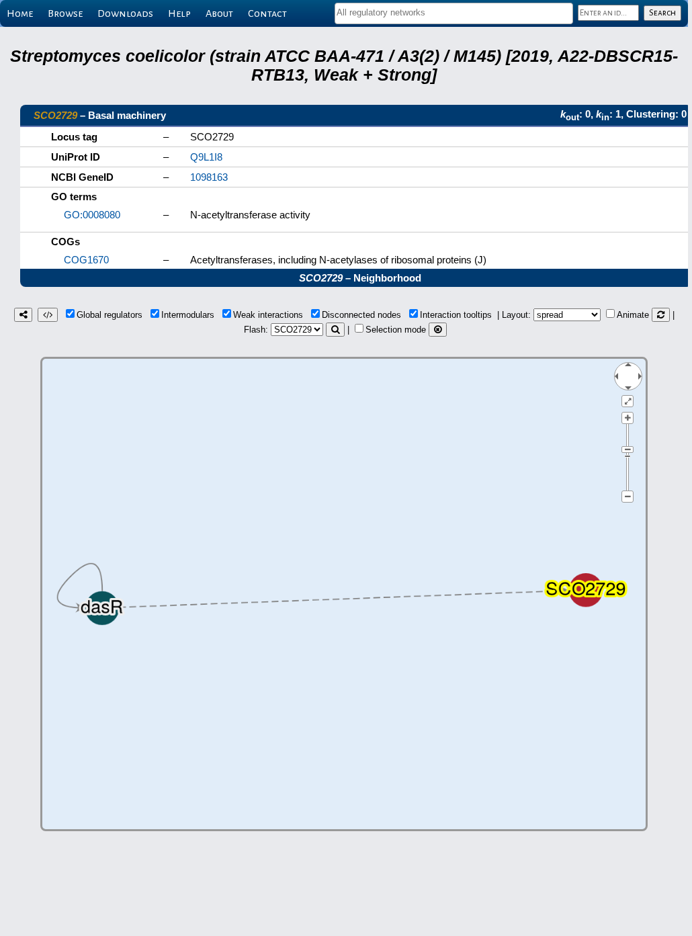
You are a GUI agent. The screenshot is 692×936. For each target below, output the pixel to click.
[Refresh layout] (661, 315)
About (219, 13)
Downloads (125, 13)
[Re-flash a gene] (335, 330)
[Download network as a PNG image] (23, 315)
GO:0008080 (92, 214)
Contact (267, 13)
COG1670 (86, 259)
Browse (65, 13)
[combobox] (454, 13)
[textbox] (453, 12)
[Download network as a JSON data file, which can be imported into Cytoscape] (48, 315)
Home (20, 13)
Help (179, 13)
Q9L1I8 (206, 157)
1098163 (209, 177)
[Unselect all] (438, 330)
